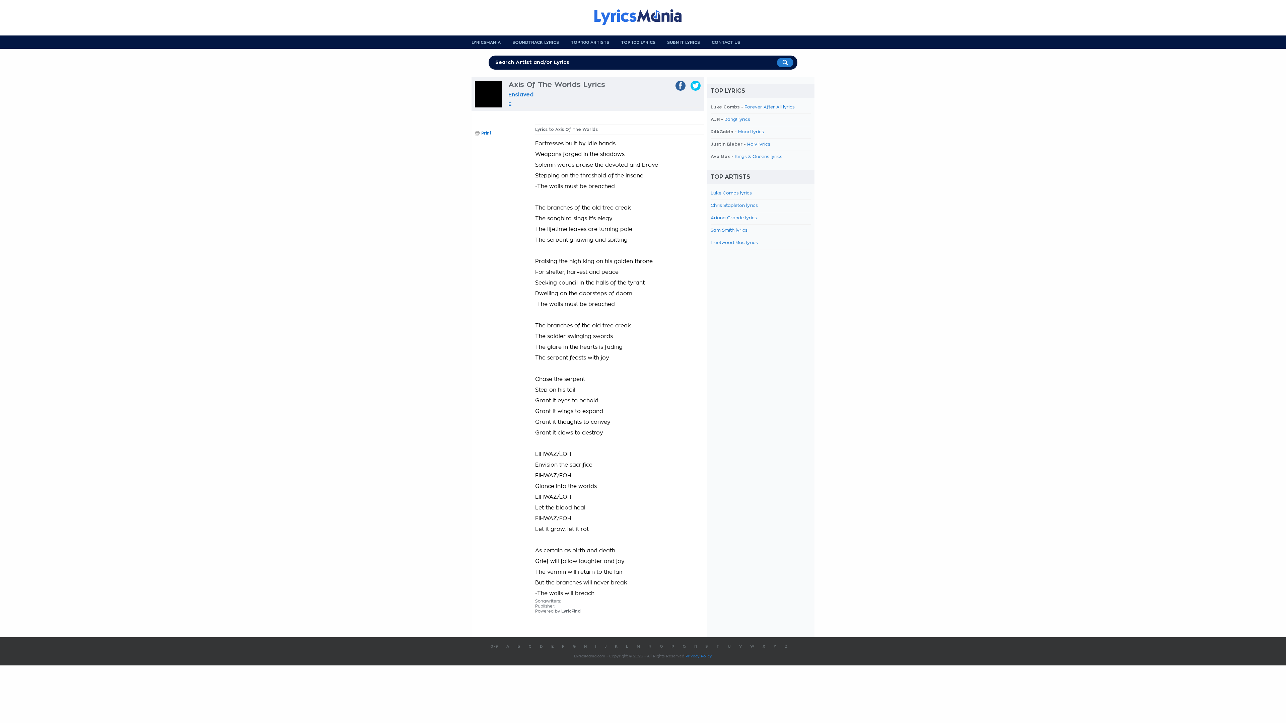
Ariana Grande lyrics (734, 218)
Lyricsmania (486, 43)
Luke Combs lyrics (731, 193)
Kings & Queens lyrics (758, 157)
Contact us (726, 43)
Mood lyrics (751, 132)
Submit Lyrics (683, 43)
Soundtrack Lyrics (535, 43)
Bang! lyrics (737, 119)
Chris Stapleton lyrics (734, 206)
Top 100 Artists (590, 43)
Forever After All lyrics (769, 107)
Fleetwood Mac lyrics (734, 243)
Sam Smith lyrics (729, 230)
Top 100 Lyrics (638, 43)
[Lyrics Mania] (643, 17)
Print (486, 133)
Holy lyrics (758, 144)
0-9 (494, 646)
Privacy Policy (699, 656)
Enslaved (520, 94)
